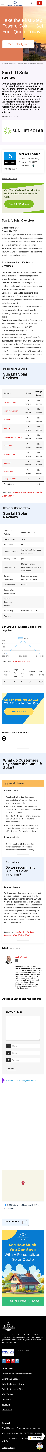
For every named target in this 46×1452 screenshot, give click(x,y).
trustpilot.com (9, 454)
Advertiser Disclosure (9, 179)
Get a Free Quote (19, 204)
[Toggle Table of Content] (23, 1222)
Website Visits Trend (21, 661)
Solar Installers (22, 64)
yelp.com (7, 419)
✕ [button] (43, 1436)
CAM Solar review (22, 1350)
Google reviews (10, 479)
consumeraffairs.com (13, 437)
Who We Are (7, 1394)
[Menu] (3, 3)
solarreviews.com (11, 411)
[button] (23, 1183)
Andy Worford (21, 957)
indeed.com (8, 446)
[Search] (32, 3)
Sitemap (6, 1404)
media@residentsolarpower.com (26, 1428)
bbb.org (7, 428)
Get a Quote (19, 711)
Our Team (6, 1399)
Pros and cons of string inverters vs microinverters (22, 1080)
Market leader (15, 948)
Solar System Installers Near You (17, 1373)
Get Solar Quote (39, 3)
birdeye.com (8, 472)
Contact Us (7, 1409)
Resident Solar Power (9, 64)
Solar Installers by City (12, 1389)
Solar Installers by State (13, 1384)
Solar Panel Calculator (12, 1379)
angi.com (7, 463)
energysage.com (10, 402)
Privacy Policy (8, 1447)
